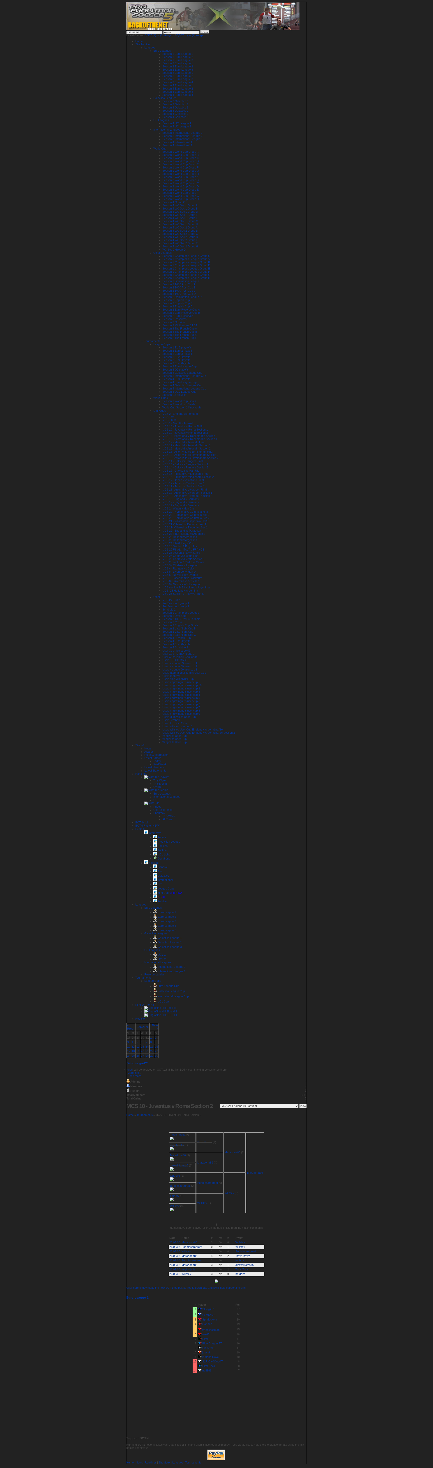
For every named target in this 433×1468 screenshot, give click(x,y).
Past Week (159, 764)
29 (151, 1055)
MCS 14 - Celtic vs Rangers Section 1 (185, 464)
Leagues (149, 47)
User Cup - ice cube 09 (176, 650)
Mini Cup (169, 892)
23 (156, 1051)
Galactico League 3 (169, 947)
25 (133, 1055)
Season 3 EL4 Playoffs (176, 363)
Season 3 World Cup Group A (180, 177)
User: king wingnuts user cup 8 (181, 710)
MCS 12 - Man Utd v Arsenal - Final (183, 442)
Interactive (154, 833)
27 (142, 1055)
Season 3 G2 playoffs (175, 369)
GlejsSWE (208, 1348)
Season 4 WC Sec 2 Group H (180, 246)
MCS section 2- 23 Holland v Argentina (186, 587)
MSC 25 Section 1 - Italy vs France (183, 593)
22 (151, 1051)
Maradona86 (232, 1152)
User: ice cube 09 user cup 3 (179, 669)
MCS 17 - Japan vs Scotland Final (183, 480)
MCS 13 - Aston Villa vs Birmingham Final (187, 451)
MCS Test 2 (169, 417)
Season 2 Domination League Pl (182, 297)
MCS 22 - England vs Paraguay (181, 530)
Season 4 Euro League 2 (177, 88)
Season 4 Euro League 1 (177, 85)
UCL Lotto (163, 854)
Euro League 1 (166, 912)
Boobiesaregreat (207, 1183)
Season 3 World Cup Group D (180, 186)
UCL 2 (161, 959)
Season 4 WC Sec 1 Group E (180, 215)
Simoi (205, 1339)
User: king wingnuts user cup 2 (181, 688)
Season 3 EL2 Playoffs (176, 357)
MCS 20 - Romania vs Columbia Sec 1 (186, 514)
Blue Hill (171, 1011)
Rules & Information (156, 754)
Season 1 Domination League (180, 281)
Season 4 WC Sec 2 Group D (180, 237)
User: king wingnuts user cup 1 (181, 682)
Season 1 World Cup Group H (180, 173)
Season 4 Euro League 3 (177, 91)
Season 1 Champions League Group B (186, 262)
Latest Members (154, 767)
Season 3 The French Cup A (179, 328)
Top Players (161, 777)
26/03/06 (174, 1242)
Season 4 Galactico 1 (175, 110)
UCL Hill (171, 1015)
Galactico (163, 875)
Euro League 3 (166, 921)
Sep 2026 (143, 1027)
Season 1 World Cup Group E (180, 164)
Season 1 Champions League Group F (186, 271)
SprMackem (209, 1319)
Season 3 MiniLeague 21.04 (179, 325)
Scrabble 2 (169, 609)
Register (140, 1018)
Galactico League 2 (169, 942)
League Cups (161, 344)
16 (156, 1046)
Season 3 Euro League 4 (177, 82)
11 (133, 1046)
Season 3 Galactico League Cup (182, 372)
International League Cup (173, 996)
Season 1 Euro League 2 (177, 57)
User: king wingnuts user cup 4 (181, 694)
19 (138, 1051)
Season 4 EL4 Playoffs (176, 644)
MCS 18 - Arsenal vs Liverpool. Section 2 (187, 496)
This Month (160, 783)
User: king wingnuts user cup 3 (181, 691)
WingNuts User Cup (174, 735)
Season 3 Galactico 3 (175, 107)
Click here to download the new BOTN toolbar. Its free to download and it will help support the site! (186, 1287)
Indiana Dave (210, 1357)
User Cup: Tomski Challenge (180, 657)
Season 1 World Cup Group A (180, 151)
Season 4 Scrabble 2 (175, 647)
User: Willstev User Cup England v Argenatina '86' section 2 (198, 732)
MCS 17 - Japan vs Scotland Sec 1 (183, 483)
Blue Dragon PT (212, 1343)
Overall (157, 786)
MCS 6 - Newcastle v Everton (180, 574)
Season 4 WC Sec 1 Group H (180, 224)
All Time (167, 819)
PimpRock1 (209, 1366)
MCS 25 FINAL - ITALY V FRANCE (183, 549)
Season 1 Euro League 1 (177, 53)
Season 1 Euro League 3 (177, 60)
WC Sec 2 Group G (174, 249)
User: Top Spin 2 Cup (175, 723)
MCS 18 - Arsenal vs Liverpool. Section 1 (187, 492)
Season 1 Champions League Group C (186, 256)
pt (131, 1069)
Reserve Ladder (154, 974)
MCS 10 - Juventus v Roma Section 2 (185, 432)
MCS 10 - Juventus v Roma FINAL (183, 426)
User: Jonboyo (171, 676)
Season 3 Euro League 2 (177, 76)
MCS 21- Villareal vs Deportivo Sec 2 (185, 527)
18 (133, 1051)
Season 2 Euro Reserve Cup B (181, 312)
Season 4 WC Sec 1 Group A (180, 205)
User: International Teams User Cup (184, 672)
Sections (153, 862)
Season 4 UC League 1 (176, 123)
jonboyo (175, 1175)
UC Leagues (161, 120)
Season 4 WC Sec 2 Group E (180, 240)
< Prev (130, 1027)
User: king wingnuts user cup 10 (182, 685)
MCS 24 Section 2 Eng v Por (179, 546)
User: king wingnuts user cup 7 (181, 704)
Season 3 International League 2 (182, 136)
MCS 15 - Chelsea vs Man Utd (180, 470)
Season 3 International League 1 (182, 132)
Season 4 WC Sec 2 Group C (180, 233)
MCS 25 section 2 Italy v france (181, 552)
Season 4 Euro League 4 (177, 95)
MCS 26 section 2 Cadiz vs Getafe (183, 562)
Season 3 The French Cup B (179, 331)
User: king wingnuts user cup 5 (181, 698)
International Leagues (166, 129)
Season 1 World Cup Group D (180, 161)
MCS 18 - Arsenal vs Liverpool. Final (184, 489)
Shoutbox (159, 813)
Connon (207, 1324)
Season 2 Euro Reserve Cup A (181, 309)
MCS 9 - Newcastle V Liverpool (181, 584)
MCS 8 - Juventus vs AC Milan (180, 581)
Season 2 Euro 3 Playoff (177, 353)
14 (147, 1046)
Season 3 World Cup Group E (180, 189)
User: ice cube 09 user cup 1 (179, 663)
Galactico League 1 (169, 938)
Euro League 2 (166, 916)
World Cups (160, 398)
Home (139, 41)
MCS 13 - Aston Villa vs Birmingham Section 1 (190, 454)
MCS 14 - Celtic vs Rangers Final (182, 461)
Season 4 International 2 (177, 145)
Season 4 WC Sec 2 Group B (180, 230)
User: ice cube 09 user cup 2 (179, 666)
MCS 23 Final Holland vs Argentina (183, 533)
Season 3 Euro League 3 (177, 79)
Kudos (157, 806)
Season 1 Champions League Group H (186, 278)
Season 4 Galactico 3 (175, 117)
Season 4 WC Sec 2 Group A (180, 227)
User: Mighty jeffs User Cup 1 (180, 717)
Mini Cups (159, 410)
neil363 (207, 1370)
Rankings (141, 773)
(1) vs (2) (159, 35)
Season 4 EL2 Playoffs (176, 641)
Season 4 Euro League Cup (179, 382)
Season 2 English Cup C (177, 303)
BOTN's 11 (141, 822)
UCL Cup (163, 1001)
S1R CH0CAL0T (212, 1361)
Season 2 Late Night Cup (177, 631)
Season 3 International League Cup (184, 376)
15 (151, 1046)
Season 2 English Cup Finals (180, 625)
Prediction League (168, 841)
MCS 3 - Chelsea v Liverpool (180, 565)
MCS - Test (169, 420)
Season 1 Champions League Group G (186, 275)
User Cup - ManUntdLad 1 (178, 653)
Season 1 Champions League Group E (186, 268)
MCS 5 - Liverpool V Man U (179, 571)
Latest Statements (155, 770)
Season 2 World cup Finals (178, 404)
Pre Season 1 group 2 (175, 606)
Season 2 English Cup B (177, 300)
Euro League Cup (168, 986)
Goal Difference (163, 809)
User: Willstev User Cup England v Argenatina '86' (192, 729)
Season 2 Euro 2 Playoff (177, 350)
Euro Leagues (162, 50)
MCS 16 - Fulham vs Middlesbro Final (185, 473)
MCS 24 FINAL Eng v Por (177, 543)
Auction (162, 850)
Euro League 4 (166, 925)
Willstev (229, 1193)
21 (147, 1051)
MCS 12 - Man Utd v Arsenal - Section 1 (186, 445)
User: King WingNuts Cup (178, 679)
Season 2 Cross (172, 622)
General (162, 867)
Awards (149, 751)
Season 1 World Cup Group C (180, 158)
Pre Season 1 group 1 (175, 603)
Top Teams (161, 790)
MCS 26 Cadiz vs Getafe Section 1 (183, 559)
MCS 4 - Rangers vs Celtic (178, 568)
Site (156, 803)
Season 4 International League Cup (184, 388)
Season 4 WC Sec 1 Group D (180, 211)
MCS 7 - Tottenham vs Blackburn (182, 578)
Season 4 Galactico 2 (175, 113)
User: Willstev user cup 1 (177, 726)
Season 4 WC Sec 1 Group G (180, 221)
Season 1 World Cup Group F (180, 167)
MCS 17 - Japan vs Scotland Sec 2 (183, 486)
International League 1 (171, 966)
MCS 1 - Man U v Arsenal (177, 423)
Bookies (162, 846)
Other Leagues (162, 252)
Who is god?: (137, 1063)
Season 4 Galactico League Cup (182, 385)
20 (142, 1051)
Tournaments (152, 341)
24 (128, 1055)
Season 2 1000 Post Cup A (178, 284)
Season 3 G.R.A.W (173, 322)
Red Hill (171, 1007)
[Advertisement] (216, 1403)
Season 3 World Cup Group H (180, 199)
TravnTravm (177, 1135)
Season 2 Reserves (174, 319)
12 (138, 1046)
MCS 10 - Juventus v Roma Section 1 (185, 429)
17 (128, 1051)
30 (156, 1055)
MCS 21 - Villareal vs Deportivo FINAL (185, 521)
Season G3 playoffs (174, 394)
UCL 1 (161, 954)
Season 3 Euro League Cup (179, 366)
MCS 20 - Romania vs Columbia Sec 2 (186, 518)
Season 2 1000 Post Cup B (179, 287)
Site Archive (142, 44)
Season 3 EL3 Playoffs (176, 360)
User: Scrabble (171, 720)
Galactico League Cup (171, 991)
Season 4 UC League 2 (176, 126)
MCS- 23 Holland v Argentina (180, 590)
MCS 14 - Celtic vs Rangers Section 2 (185, 467)
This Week (159, 780)
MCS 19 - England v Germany (180, 499)
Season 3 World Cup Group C (180, 183)
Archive (162, 901)
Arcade (161, 837)
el (128, 1069)
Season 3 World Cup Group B (180, 180)
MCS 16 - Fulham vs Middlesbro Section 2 (188, 477)
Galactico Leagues (164, 98)
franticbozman (211, 1330)
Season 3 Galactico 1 (175, 101)
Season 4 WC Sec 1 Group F (180, 218)
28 (147, 1055)
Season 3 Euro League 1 (177, 72)
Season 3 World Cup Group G (180, 196)
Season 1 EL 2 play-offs (176, 347)
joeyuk (206, 1352)
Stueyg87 (208, 1309)
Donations (163, 858)
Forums (140, 828)
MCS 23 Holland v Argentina (179, 537)
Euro (160, 871)
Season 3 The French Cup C (179, 334)
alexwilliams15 (179, 1165)
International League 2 (171, 971)
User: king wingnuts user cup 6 (181, 701)
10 (128, 1046)
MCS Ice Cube (171, 600)
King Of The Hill (144, 1004)
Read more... (135, 1076)
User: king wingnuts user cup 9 (181, 713)
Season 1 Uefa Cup (174, 616)
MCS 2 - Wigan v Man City (178, 508)
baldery (174, 1196)
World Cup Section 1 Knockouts (181, 407)
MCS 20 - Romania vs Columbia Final (185, 511)
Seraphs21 (209, 1315)
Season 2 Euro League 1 (177, 63)
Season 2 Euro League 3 (177, 69)
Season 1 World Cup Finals (179, 401)
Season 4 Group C (173, 202)
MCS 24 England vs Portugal (180, 413)
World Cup (159, 148)
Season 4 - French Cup (176, 638)
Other (156, 597)
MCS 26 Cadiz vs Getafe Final (180, 556)
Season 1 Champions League (180, 612)
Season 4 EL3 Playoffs (176, 379)
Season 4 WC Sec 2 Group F (180, 243)
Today (157, 761)
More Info (133, 1072)
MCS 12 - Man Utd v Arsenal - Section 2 (186, 448)
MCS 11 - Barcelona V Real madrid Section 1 (189, 439)
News (147, 748)
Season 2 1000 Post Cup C (179, 290)
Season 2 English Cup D (177, 306)
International (165, 880)
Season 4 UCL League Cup (179, 391)
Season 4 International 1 (177, 142)
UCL (156, 800)
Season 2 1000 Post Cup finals (181, 619)
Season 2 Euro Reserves (177, 316)
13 (142, 1046)
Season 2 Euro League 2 (177, 66)
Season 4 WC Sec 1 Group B (180, 208)
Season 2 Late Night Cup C (179, 634)
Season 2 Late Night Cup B (179, 628)
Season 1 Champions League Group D (186, 265)
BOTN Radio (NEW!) (147, 825)
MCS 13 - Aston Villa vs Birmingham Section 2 (190, 458)
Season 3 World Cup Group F (180, 192)
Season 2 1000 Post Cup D (179, 293)
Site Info (140, 745)
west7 (206, 1334)
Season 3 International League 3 (182, 139)
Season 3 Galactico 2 (175, 104)
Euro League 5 (166, 930)
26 (138, 1055)
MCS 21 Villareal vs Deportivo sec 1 (184, 524)
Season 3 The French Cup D (179, 338)
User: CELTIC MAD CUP (177, 660)
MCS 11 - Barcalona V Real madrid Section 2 (189, 436)
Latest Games (152, 758)
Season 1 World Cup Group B (180, 155)
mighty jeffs (177, 1145)
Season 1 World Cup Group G (180, 170)
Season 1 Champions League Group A (186, 259)
